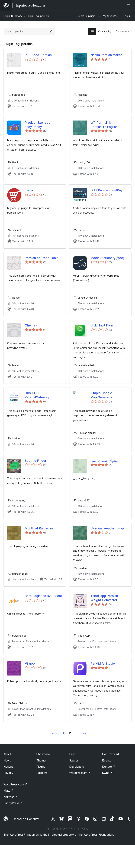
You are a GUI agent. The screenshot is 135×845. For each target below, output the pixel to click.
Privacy (8, 773)
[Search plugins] (51, 31)
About (7, 754)
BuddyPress (13, 803)
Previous (53, 733)
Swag (107, 773)
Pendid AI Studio (103, 663)
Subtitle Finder (35, 460)
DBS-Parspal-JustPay (107, 190)
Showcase (43, 754)
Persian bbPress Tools (41, 258)
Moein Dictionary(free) (107, 258)
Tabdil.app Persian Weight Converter (104, 598)
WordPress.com (15, 784)
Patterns (41, 773)
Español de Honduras (26, 819)
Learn (72, 754)
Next (84, 733)
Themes (41, 760)
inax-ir (29, 190)
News (7, 760)
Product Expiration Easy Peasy (38, 124)
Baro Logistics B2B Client (43, 596)
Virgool (30, 663)
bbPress (11, 797)
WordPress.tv (79, 773)
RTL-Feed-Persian (38, 55)
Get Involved (110, 754)
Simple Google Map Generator (102, 395)
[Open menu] (129, 5)
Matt (8, 790)
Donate (108, 766)
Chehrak (31, 325)
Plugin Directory (13, 15)
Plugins (40, 766)
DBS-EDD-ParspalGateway (37, 395)
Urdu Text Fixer (102, 325)
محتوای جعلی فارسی (104, 460)
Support (74, 760)
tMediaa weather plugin (108, 528)
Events (106, 760)
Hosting (9, 766)
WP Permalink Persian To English (104, 124)
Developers (76, 766)
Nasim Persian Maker (106, 55)
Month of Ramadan (39, 528)
